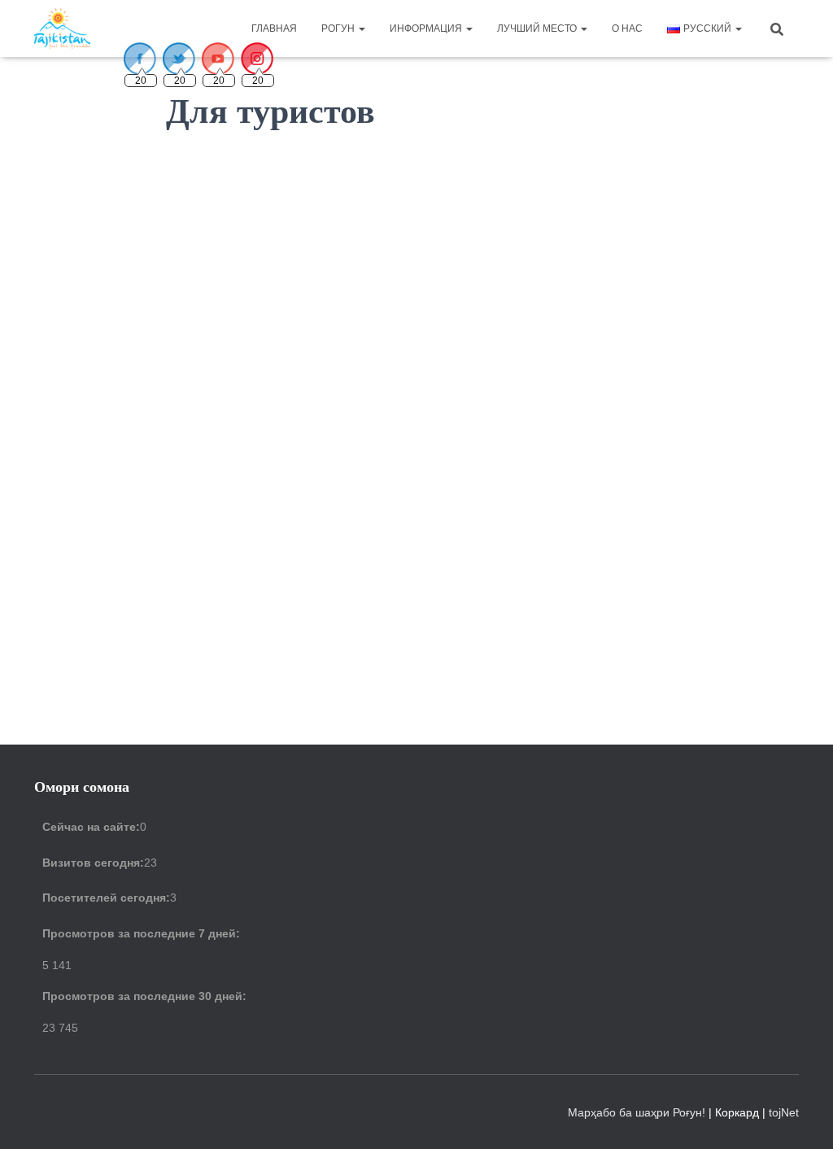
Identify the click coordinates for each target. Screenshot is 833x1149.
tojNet (784, 1112)
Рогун (339, 28)
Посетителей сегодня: (106, 897)
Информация (427, 28)
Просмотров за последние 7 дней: (141, 933)
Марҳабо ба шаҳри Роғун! (638, 1112)
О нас (627, 28)
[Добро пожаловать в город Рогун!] (62, 28)
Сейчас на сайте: (91, 826)
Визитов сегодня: (93, 862)
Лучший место (538, 28)
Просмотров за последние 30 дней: (144, 996)
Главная (274, 28)
